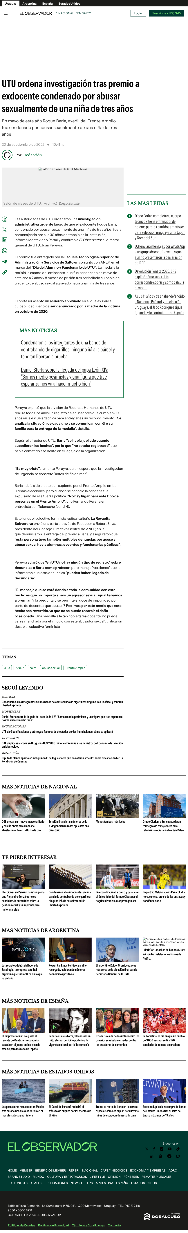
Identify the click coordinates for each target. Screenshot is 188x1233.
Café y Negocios (114, 1170)
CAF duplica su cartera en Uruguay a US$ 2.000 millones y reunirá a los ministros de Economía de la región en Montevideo (62, 745)
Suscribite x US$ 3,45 (166, 13)
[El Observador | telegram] (169, 1156)
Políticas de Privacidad (53, 1225)
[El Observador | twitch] (178, 1156)
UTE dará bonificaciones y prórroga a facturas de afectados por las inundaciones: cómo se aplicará (57, 731)
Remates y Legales (156, 1176)
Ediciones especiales (24, 1183)
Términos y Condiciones (88, 1225)
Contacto (114, 1225)
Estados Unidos (69, 3)
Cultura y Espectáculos (67, 1176)
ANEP (20, 668)
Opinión (114, 1176)
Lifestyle (97, 1176)
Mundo (38, 1176)
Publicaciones (56, 1183)
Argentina (29, 3)
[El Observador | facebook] (154, 1149)
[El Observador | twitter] (146, 1149)
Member (26, 1170)
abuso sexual (51, 668)
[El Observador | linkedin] (151, 1156)
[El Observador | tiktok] (178, 1149)
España (47, 3)
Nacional (66, 13)
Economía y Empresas (148, 1170)
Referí (74, 1170)
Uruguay (11, 3)
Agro (173, 1170)
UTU (7, 668)
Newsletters (82, 1183)
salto (33, 668)
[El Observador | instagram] (162, 1149)
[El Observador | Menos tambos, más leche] (117, 816)
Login (138, 13)
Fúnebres (131, 1176)
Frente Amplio (75, 668)
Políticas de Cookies (21, 1225)
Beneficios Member (50, 1170)
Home (12, 1170)
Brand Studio (19, 1176)
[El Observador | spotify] (160, 1156)
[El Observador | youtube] (169, 1149)
